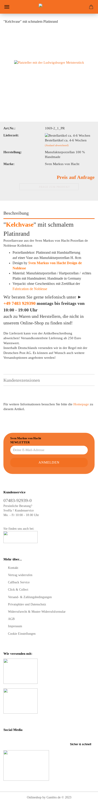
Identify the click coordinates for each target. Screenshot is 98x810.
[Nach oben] (85, 803)
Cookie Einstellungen (22, 633)
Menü (7, 7)
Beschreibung (16, 213)
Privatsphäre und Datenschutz (27, 604)
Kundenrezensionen (21, 380)
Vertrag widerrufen (20, 575)
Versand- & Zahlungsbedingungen (30, 597)
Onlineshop (34, 797)
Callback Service (19, 582)
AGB (11, 619)
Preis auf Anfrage (76, 177)
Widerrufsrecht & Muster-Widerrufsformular (37, 611)
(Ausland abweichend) (57, 145)
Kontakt (13, 567)
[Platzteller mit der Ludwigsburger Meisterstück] (49, 62)
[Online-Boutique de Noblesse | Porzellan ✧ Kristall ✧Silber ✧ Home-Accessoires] (49, 7)
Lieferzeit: (11, 135)
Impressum (15, 626)
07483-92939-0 (17, 500)
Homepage (81, 404)
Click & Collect (18, 589)
